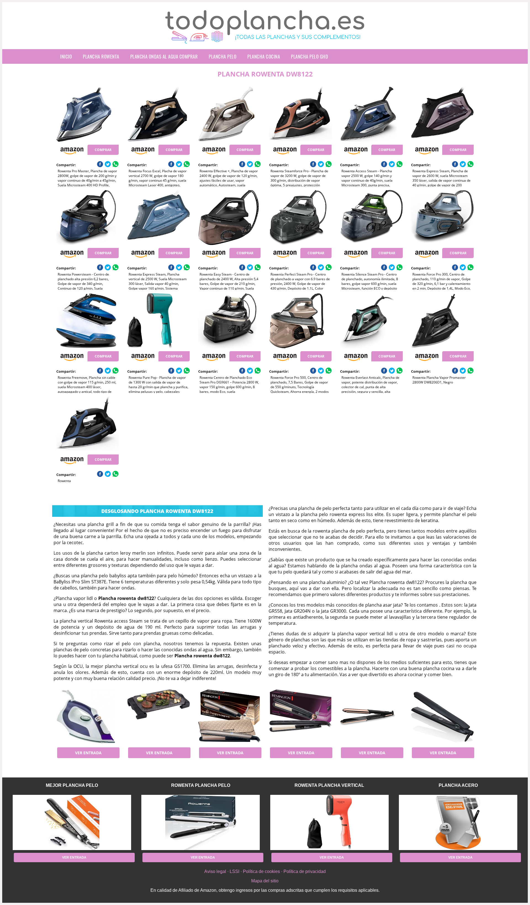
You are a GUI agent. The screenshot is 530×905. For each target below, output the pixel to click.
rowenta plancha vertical (329, 785)
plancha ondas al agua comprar (164, 56)
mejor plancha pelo (72, 785)
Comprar (103, 149)
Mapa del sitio (265, 880)
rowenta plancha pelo (200, 785)
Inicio (66, 56)
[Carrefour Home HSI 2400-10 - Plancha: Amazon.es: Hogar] (87, 717)
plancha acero (458, 785)
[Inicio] (265, 39)
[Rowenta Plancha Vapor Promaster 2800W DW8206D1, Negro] (442, 320)
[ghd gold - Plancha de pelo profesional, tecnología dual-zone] (442, 717)
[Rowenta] (87, 424)
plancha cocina (263, 56)
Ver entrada (88, 752)
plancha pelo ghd (309, 56)
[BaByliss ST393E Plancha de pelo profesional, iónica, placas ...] (371, 717)
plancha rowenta (101, 56)
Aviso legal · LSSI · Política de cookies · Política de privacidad (265, 871)
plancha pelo (222, 56)
